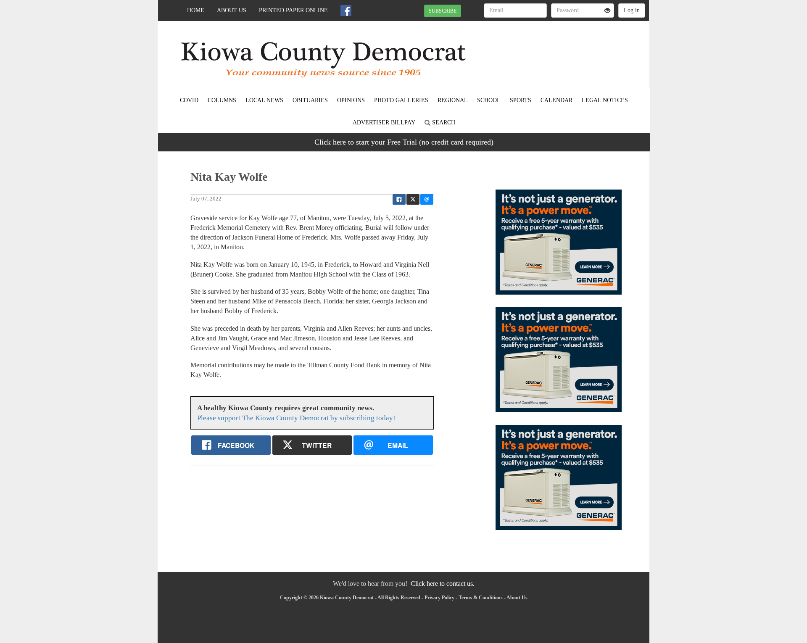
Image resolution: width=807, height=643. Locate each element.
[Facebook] (346, 10)
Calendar (556, 100)
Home (195, 10)
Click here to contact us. (443, 583)
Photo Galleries (401, 100)
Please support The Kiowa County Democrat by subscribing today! (296, 418)
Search (442, 122)
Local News (264, 100)
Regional (453, 100)
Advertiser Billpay (384, 122)
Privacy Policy (439, 598)
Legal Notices (605, 100)
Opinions (351, 100)
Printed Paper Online (293, 10)
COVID (189, 100)
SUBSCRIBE (442, 11)
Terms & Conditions (481, 598)
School (489, 100)
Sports (520, 100)
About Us (231, 10)
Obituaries (310, 100)
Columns (222, 100)
